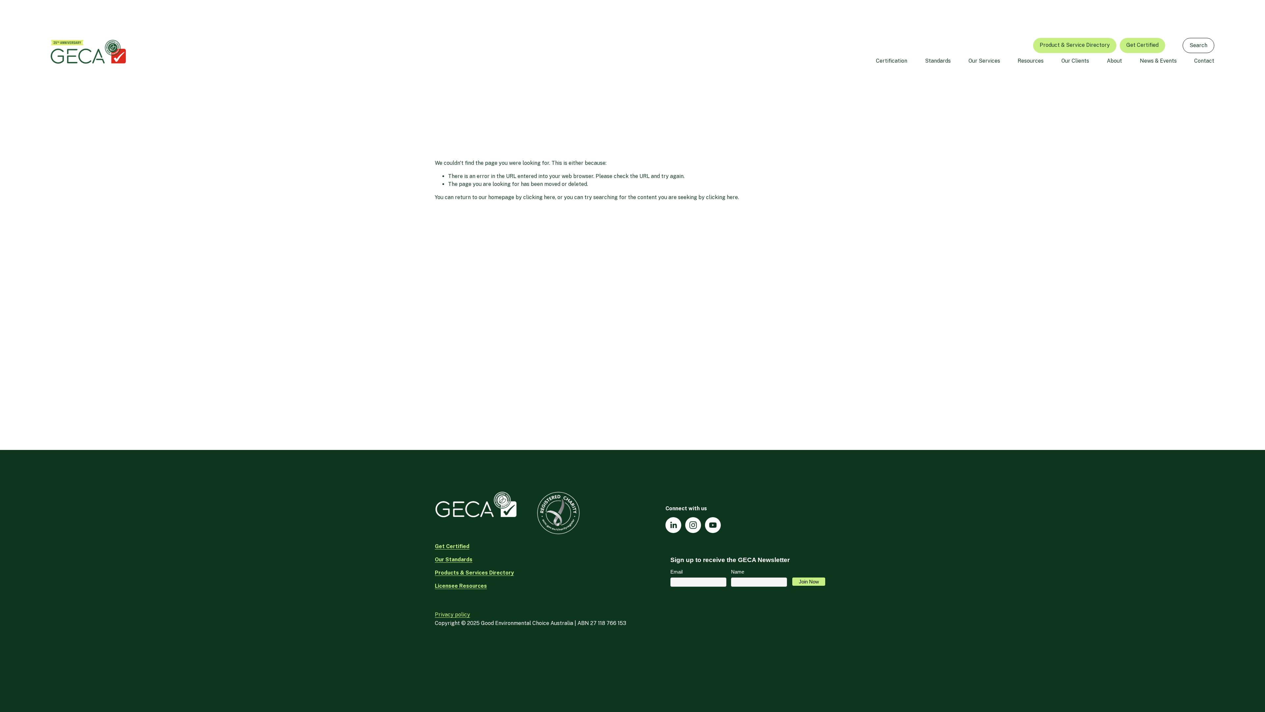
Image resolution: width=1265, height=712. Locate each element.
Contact (1204, 61)
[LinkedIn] (673, 525)
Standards (938, 61)
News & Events (1158, 61)
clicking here (539, 197)
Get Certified (1142, 45)
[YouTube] (713, 525)
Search (1198, 45)
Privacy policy (452, 614)
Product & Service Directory (1075, 45)
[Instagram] (693, 525)
